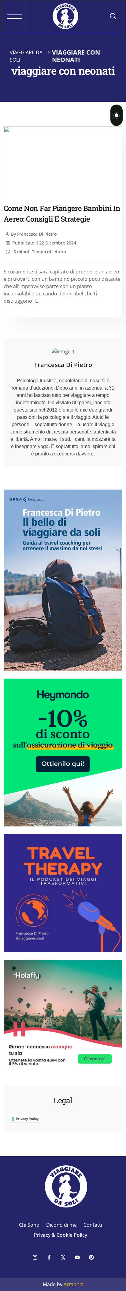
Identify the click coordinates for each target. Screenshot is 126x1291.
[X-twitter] (63, 1257)
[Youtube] (77, 1257)
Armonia (73, 1284)
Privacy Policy (27, 1119)
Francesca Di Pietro (34, 234)
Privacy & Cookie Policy (60, 1235)
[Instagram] (35, 1257)
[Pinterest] (91, 1257)
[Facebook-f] (49, 1257)
